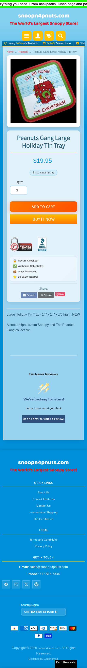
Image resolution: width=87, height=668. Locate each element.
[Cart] (49, 36)
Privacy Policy (43, 546)
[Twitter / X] (26, 584)
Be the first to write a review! (43, 419)
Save (61, 294)
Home (10, 51)
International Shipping (43, 512)
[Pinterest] (36, 584)
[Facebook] (6, 584)
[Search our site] (60, 36)
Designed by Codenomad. (44, 658)
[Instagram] (16, 584)
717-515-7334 (49, 574)
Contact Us (43, 505)
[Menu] (26, 36)
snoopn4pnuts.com (49, 648)
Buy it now (44, 219)
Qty (20, 182)
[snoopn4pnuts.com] (43, 20)
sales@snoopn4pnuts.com (49, 567)
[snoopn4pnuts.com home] (43, 471)
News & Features (44, 499)
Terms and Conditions (43, 539)
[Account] (38, 36)
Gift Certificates (43, 519)
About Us (43, 492)
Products (23, 51)
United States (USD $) (40, 611)
